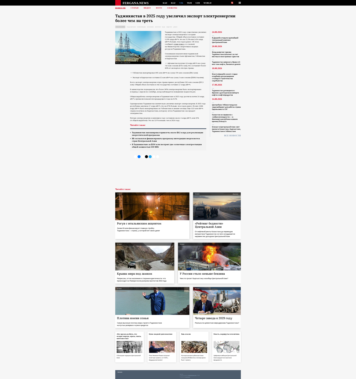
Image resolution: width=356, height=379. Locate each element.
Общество (169, 27)
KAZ (165, 3)
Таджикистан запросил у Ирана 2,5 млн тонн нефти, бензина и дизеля (226, 63)
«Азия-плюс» (179, 44)
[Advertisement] (178, 174)
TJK (181, 3)
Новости (120, 8)
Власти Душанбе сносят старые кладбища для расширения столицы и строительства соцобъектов (224, 77)
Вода (163, 27)
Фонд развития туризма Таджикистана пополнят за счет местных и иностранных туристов (225, 54)
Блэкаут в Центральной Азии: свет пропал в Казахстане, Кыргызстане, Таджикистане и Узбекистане (226, 129)
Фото (159, 8)
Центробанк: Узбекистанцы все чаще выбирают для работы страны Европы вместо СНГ (226, 107)
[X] (135, 156)
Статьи (135, 8)
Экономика (150, 27)
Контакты (120, 372)
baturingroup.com (192, 375)
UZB (198, 3)
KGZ (173, 3)
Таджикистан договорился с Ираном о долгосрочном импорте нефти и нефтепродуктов (225, 92)
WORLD (207, 3)
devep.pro (187, 377)
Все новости (232, 135)
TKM (189, 3)
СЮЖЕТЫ (172, 8)
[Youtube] (157, 156)
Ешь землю (186, 334)
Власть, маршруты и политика (226, 334)
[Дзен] (146, 156)
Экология (158, 27)
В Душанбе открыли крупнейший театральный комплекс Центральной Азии (225, 40)
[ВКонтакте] (139, 156)
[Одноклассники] (142, 156)
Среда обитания (131, 27)
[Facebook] (153, 156)
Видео (147, 8)
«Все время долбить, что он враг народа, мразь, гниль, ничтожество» (129, 336)
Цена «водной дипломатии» (161, 334)
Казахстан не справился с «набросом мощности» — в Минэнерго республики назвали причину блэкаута (225, 118)
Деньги (175, 27)
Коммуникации (141, 27)
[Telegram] (150, 156)
